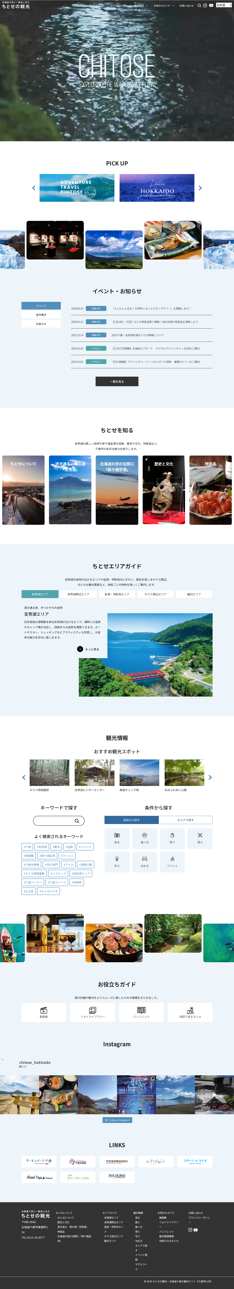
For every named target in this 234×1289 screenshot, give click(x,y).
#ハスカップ (58, 873)
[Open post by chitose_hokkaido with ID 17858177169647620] (19, 1094)
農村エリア (110, 1241)
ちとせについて (64, 1213)
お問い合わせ (186, 5)
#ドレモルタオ (49, 891)
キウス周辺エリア (113, 1236)
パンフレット (166, 1231)
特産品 (61, 1231)
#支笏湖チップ (81, 873)
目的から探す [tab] (131, 820)
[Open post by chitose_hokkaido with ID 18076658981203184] (58, 1094)
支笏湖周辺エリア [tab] (78, 594)
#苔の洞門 (51, 864)
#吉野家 (77, 882)
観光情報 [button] (139, 5)
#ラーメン (67, 856)
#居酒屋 (29, 856)
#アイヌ (68, 864)
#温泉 (69, 847)
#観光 (56, 847)
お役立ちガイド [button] (161, 5)
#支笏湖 (42, 847)
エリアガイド (109, 1213)
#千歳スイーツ (57, 882)
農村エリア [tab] (194, 594)
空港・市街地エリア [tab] (117, 594)
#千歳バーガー (33, 882)
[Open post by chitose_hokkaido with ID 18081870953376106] (175, 1094)
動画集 (163, 1217)
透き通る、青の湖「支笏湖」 (73, 1227)
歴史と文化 (63, 1222)
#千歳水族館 (31, 864)
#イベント (85, 847)
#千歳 (27, 847)
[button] (199, 5)
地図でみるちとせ (168, 1241)
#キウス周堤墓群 (34, 873)
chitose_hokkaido (19, 1078)
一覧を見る (117, 381)
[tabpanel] (117, 649)
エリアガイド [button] (117, 5)
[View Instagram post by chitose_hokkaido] (36, 1111)
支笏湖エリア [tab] (40, 594)
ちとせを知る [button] (93, 5)
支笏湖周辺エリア (113, 1222)
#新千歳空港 (47, 856)
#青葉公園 (85, 864)
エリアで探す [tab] (185, 820)
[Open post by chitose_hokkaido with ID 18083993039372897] (214, 1094)
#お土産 (29, 891)
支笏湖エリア (111, 1217)
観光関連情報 (166, 1236)
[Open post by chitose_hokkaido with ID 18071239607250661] (136, 1094)
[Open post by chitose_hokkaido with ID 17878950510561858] (97, 1094)
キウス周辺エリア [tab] (156, 594)
